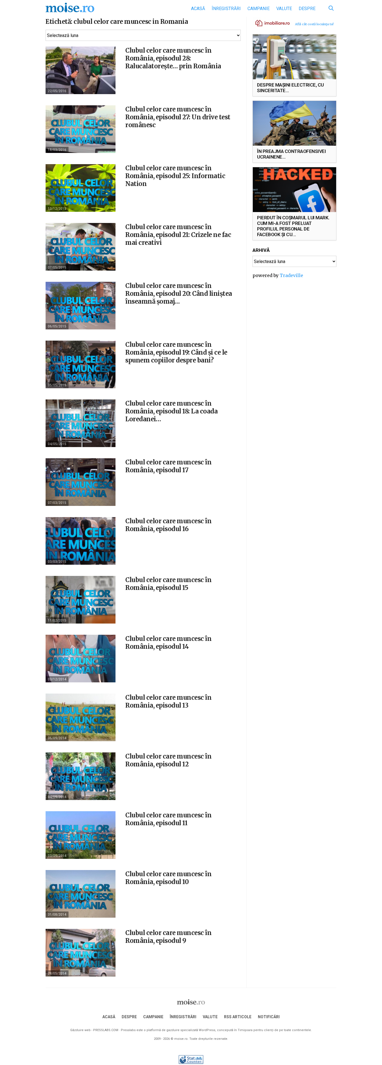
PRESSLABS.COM (105, 1030)
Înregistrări (226, 8)
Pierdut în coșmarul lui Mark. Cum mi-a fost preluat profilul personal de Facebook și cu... (293, 226)
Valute (284, 8)
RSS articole (237, 1017)
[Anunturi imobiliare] (269, 23)
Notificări (269, 1017)
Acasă (198, 8)
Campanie (258, 8)
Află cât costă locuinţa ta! (314, 24)
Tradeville (291, 275)
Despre (307, 8)
